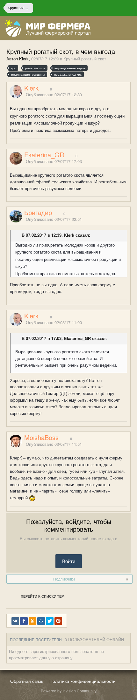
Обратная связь (26, 681)
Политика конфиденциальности (82, 681)
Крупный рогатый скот (84, 59)
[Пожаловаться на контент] (120, 95)
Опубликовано (54, 95)
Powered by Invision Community (69, 690)
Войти (68, 561)
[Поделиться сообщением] (128, 95)
